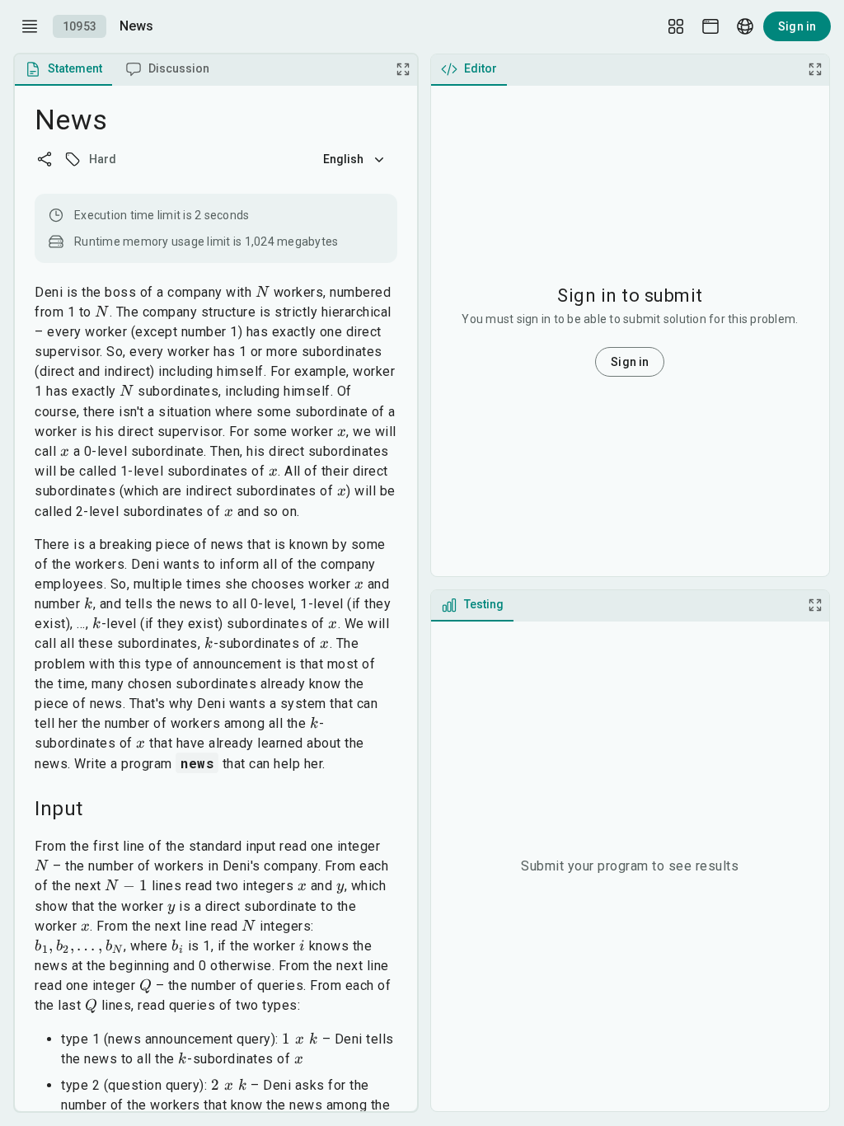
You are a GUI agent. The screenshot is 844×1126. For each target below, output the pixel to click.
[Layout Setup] (675, 26)
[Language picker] (745, 26)
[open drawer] (29, 26)
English (343, 159)
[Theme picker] (710, 26)
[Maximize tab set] (403, 69)
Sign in (797, 26)
